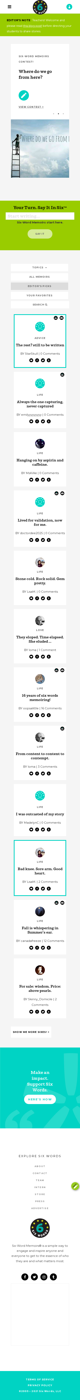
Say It (39, 233)
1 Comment (47, 650)
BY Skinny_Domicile (37, 999)
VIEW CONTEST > (31, 106)
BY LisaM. (29, 591)
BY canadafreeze (28, 941)
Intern (40, 1187)
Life (40, 394)
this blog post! (32, 26)
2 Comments (48, 882)
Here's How (40, 1099)
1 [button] (54, 116)
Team (40, 1180)
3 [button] (63, 116)
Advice (40, 338)
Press (40, 1201)
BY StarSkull (29, 353)
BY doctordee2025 (29, 533)
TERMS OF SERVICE (40, 1379)
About (40, 1166)
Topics (37, 267)
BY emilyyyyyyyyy (29, 414)
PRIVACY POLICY (40, 1385)
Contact (40, 1173)
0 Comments (50, 353)
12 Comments (54, 941)
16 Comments (51, 708)
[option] (40, 111)
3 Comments (47, 766)
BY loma (30, 650)
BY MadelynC (29, 822)
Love (40, 630)
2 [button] (58, 116)
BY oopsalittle (28, 708)
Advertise (40, 1208)
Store (40, 1194)
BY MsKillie (29, 473)
